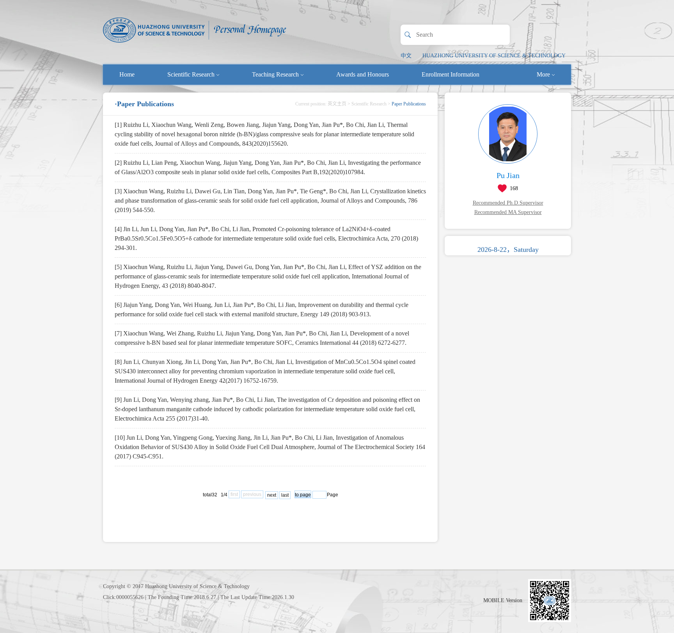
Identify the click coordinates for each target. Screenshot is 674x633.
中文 (406, 56)
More (543, 74)
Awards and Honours (362, 74)
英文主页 (337, 104)
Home (127, 74)
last (285, 495)
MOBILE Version (502, 600)
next (271, 495)
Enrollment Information (450, 74)
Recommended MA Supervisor (508, 212)
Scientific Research (191, 74)
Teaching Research (275, 74)
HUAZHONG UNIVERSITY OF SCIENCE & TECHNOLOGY (494, 56)
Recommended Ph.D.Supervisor (508, 203)
